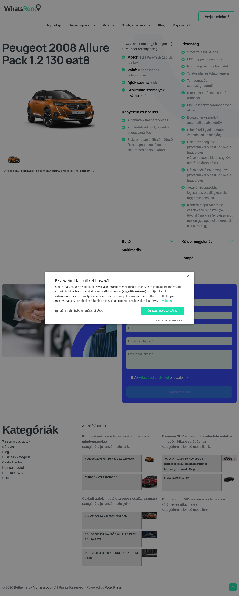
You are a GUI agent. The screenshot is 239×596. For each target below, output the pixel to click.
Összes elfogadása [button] (162, 311)
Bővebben (165, 300)
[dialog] (119, 298)
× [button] (188, 276)
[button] (79, 311)
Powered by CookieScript (170, 320)
